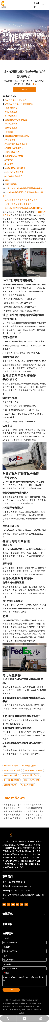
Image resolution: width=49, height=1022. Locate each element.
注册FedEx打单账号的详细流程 (19, 103)
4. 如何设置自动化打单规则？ (18, 203)
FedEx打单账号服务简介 (16, 99)
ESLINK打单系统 (11, 780)
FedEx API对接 (10, 775)
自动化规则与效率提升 (15, 168)
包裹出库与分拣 (12, 152)
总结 (7, 180)
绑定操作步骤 (11, 128)
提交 (11, 989)
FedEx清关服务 (29, 765)
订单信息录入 (11, 140)
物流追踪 (9, 160)
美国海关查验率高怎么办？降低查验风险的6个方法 (35, 818)
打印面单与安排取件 (14, 148)
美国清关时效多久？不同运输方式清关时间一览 (35, 814)
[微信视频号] (21, 904)
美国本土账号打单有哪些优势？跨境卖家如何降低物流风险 (13, 804)
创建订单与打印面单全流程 (17, 135)
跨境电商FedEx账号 (33, 770)
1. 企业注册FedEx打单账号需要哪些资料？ (24, 188)
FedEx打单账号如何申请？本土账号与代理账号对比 (35, 807)
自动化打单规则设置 (14, 172)
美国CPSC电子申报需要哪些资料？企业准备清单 (13, 811)
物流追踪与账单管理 (14, 156)
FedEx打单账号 (11, 765)
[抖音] (26, 904)
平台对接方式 (11, 124)
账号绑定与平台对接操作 (16, 120)
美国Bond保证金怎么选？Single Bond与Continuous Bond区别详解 (13, 818)
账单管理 (9, 164)
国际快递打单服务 (32, 780)
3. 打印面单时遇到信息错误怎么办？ (21, 199)
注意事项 (9, 131)
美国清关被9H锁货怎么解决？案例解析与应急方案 (13, 814)
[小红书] (17, 904)
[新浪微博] (4, 904)
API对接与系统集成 (13, 176)
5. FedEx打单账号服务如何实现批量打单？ (24, 207)
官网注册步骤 (11, 111)
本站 (35, 83)
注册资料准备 (11, 107)
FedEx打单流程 (27, 785)
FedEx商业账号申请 (30, 775)
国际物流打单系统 (12, 770)
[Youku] (8, 904)
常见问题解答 (11, 184)
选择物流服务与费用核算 (16, 144)
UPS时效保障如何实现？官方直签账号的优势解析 (35, 804)
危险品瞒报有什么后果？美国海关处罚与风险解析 (35, 811)
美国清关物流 (10, 785)
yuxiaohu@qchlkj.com (21, 886)
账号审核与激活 (12, 115)
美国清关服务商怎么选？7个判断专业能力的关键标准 (13, 807)
